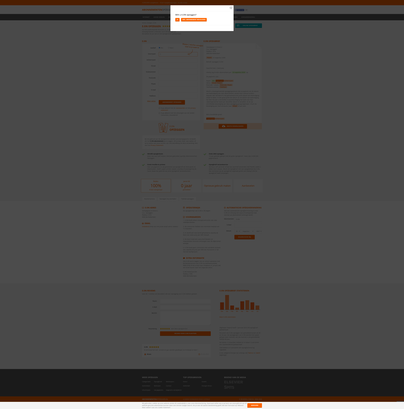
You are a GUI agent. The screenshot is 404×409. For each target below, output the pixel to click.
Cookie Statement (164, 407)
